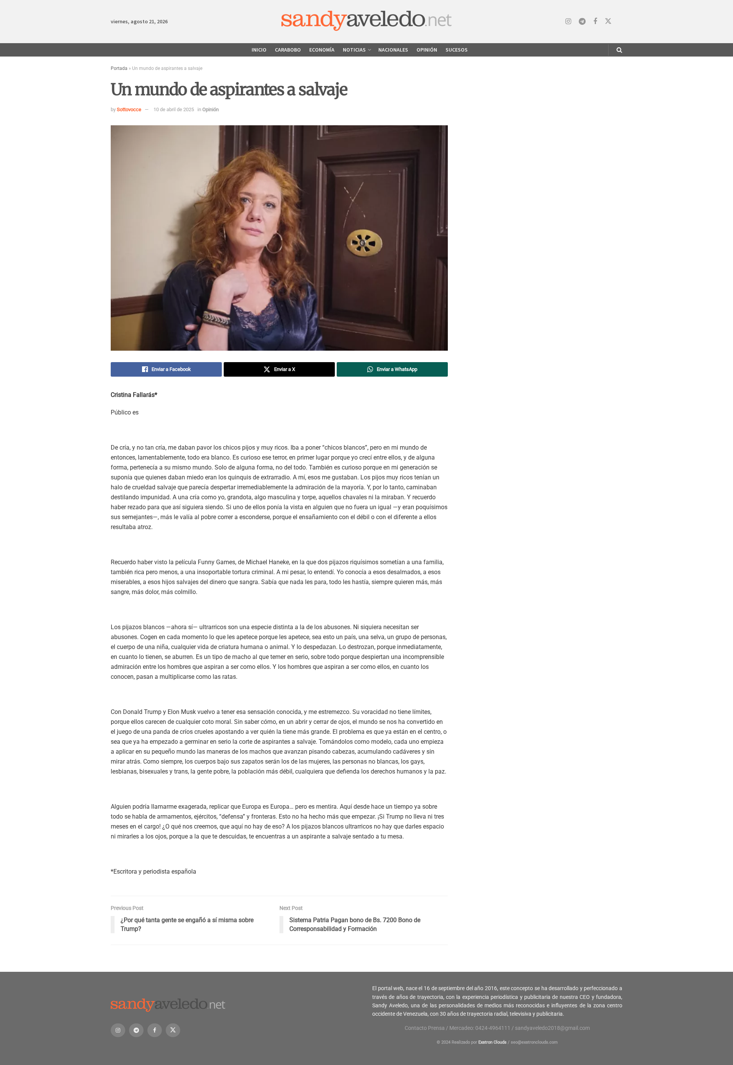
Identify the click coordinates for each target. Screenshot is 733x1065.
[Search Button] (619, 50)
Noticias (354, 49)
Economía (321, 49)
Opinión (427, 49)
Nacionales (393, 49)
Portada (119, 68)
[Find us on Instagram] (568, 21)
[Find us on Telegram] (582, 21)
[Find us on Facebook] (595, 21)
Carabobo (288, 49)
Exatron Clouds (492, 1042)
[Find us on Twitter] (608, 21)
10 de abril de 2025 (173, 109)
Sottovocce (129, 109)
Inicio (259, 49)
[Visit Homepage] (366, 21)
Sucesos (457, 49)
